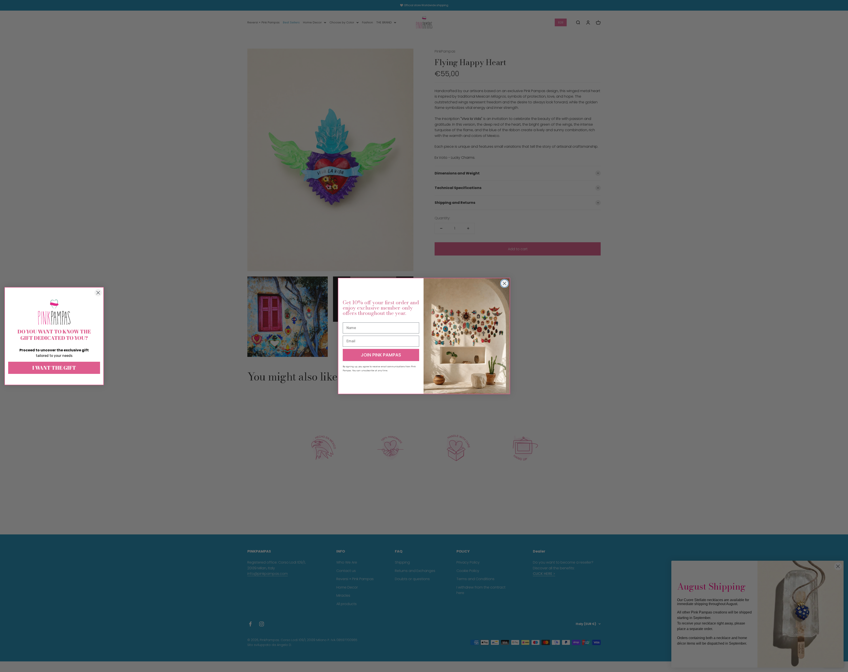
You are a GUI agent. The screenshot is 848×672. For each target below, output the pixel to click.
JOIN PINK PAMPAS (381, 355)
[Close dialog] (504, 283)
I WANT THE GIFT (54, 367)
